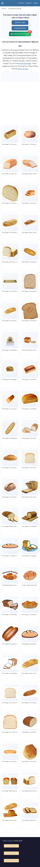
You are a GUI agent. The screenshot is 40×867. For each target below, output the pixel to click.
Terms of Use (11, 846)
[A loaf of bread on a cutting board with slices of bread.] (10, 810)
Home (4, 8)
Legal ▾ (35, 3)
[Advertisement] (20, 103)
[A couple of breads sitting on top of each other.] (10, 634)
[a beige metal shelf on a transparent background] (10, 281)
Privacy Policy (11, 853)
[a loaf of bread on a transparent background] (10, 134)
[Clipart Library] (2, 3)
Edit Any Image (20, 22)
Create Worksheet (20, 28)
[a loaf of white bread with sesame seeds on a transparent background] (30, 428)
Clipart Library (8, 841)
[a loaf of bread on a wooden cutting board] (30, 223)
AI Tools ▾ (21, 3)
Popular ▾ (29, 3)
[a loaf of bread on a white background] (30, 134)
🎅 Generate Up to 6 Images (21, 33)
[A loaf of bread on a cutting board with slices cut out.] (30, 516)
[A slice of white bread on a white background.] (10, 693)
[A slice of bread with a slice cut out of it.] (10, 663)
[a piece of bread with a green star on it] (10, 340)
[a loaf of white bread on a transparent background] (10, 164)
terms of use (23, 69)
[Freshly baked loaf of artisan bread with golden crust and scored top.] (30, 634)
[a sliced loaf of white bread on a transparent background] (30, 164)
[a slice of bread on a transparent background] (30, 312)
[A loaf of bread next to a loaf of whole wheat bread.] (10, 781)
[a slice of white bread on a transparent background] (10, 252)
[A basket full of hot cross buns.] (30, 605)
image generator (25, 63)
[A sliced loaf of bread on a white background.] (30, 487)
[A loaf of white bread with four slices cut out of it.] (10, 516)
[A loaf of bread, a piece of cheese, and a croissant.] (30, 546)
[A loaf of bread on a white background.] (10, 546)
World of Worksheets (11, 860)
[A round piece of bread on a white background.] (30, 752)
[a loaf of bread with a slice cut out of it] (30, 340)
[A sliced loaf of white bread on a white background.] (30, 781)
